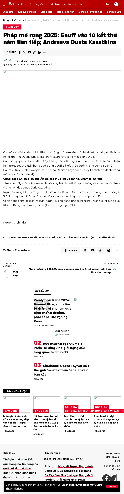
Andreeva (23, 237)
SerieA (50, 479)
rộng (92, 237)
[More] (44, 52)
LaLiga (72, 475)
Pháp (85, 237)
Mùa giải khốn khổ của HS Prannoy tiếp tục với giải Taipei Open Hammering (16, 421)
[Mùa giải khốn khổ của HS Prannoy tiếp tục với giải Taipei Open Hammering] (16, 404)
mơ (64, 237)
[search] (102, 4)
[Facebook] (106, 478)
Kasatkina (44, 237)
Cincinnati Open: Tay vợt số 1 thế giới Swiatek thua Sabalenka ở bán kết (61, 370)
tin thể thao (23, 468)
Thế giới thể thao (24, 61)
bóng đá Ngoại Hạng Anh (75, 466)
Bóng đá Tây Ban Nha (80, 411)
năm (70, 237)
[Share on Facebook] (19, 52)
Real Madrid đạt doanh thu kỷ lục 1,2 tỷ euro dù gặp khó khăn (76, 421)
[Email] (29, 52)
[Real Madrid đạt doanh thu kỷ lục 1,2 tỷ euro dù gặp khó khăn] (77, 404)
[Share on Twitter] (24, 52)
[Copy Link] (34, 52)
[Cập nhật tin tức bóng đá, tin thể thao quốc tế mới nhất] (46, 4)
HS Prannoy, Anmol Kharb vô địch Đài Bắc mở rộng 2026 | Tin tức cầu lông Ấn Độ (45, 423)
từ (109, 237)
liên (59, 237)
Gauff (33, 237)
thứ (99, 237)
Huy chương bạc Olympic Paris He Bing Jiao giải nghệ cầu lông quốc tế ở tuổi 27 (59, 348)
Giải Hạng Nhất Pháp (71, 479)
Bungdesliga (73, 470)
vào (114, 237)
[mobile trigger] (6, 4)
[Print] (39, 52)
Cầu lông (11, 411)
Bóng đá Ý (86, 475)
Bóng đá (71, 407)
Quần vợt (12, 27)
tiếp (104, 237)
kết (54, 237)
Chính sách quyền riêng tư (77, 484)
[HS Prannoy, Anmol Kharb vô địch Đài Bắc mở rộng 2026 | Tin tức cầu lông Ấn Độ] (46, 404)
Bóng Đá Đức (54, 470)
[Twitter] (112, 478)
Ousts (77, 237)
